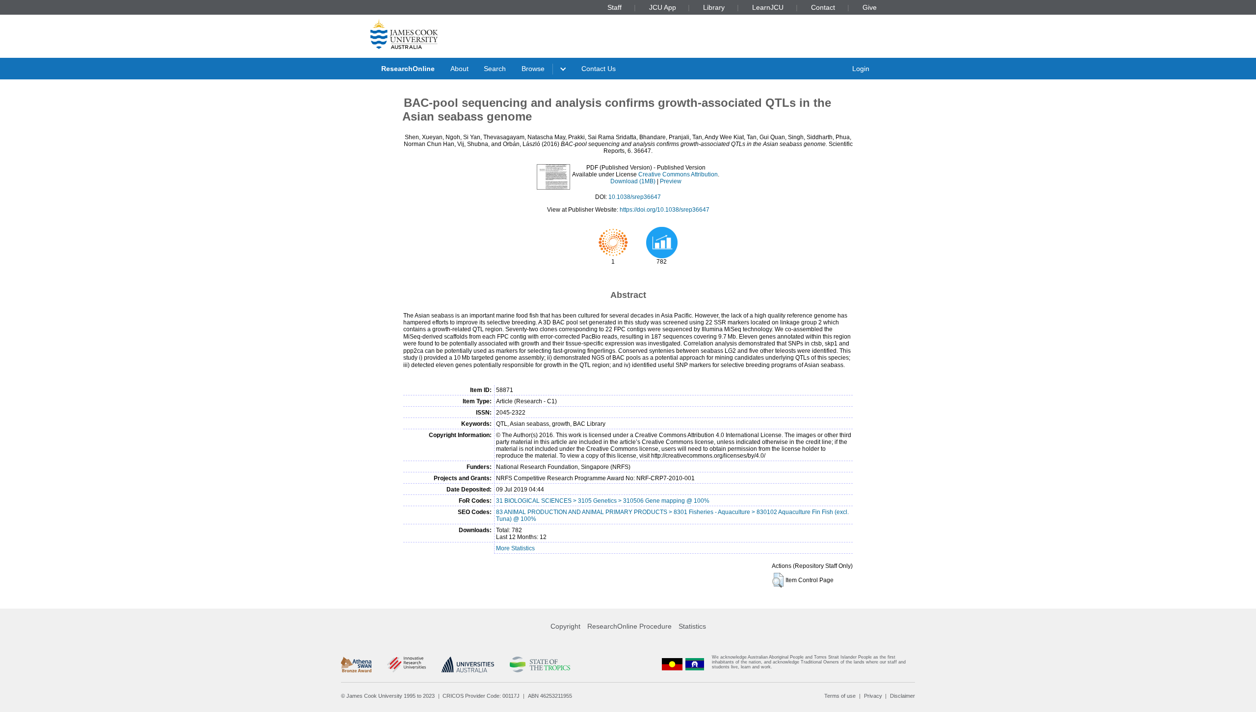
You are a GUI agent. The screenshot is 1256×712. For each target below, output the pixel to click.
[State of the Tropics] (540, 664)
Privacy (873, 696)
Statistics (692, 626)
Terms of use (840, 696)
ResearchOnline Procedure (629, 626)
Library (714, 7)
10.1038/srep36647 (634, 197)
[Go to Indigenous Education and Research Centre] (672, 664)
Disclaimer (902, 696)
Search (495, 69)
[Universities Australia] (468, 664)
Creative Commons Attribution (678, 174)
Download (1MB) (632, 181)
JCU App (662, 7)
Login (860, 69)
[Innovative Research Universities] (406, 664)
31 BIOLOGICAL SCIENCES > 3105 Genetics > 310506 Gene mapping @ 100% (602, 500)
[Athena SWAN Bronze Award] (356, 664)
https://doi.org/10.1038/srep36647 (664, 209)
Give (870, 7)
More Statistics (515, 548)
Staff (614, 7)
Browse (533, 69)
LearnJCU (768, 7)
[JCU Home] (404, 34)
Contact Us (598, 69)
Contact (823, 7)
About (459, 69)
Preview (670, 181)
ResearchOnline (408, 69)
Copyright (565, 626)
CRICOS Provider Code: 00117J (481, 696)
